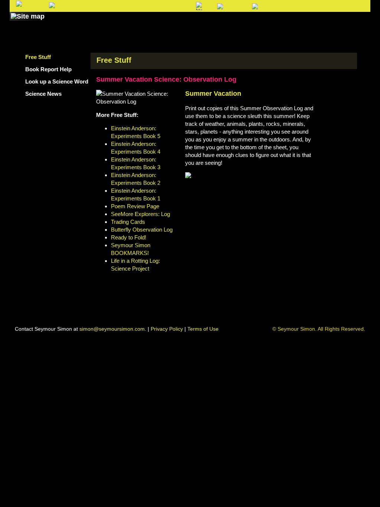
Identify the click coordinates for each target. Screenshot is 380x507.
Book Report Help (48, 69)
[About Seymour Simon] (108, 23)
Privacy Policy (167, 329)
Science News (43, 94)
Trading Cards (128, 222)
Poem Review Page (135, 206)
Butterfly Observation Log (142, 229)
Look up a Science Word (56, 81)
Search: (129, 6)
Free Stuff (38, 57)
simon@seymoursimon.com (112, 329)
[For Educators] (254, 23)
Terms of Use (203, 329)
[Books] (61, 23)
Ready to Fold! (128, 237)
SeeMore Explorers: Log (140, 214)
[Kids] (207, 23)
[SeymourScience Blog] (165, 23)
